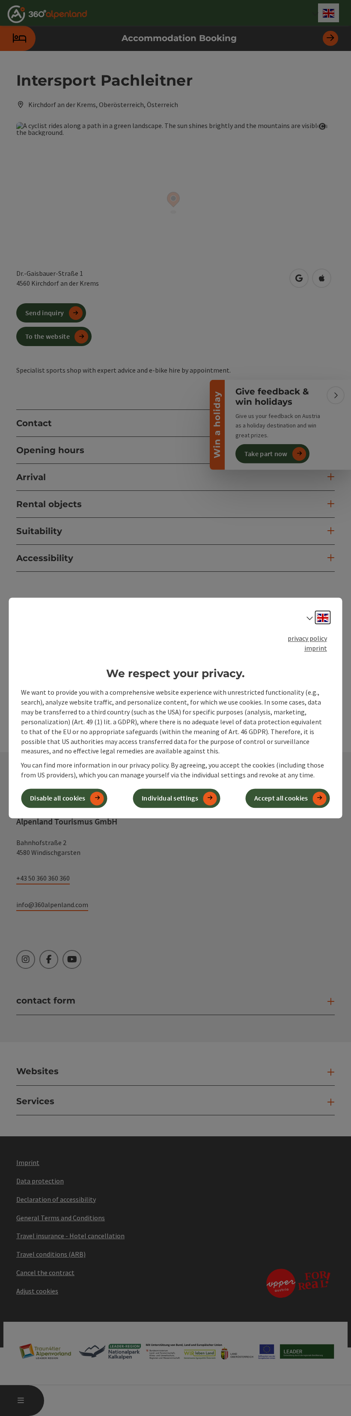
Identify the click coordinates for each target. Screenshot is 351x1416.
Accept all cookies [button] (281, 798)
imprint (315, 648)
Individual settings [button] (170, 798)
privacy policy (307, 638)
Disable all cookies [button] (58, 798)
